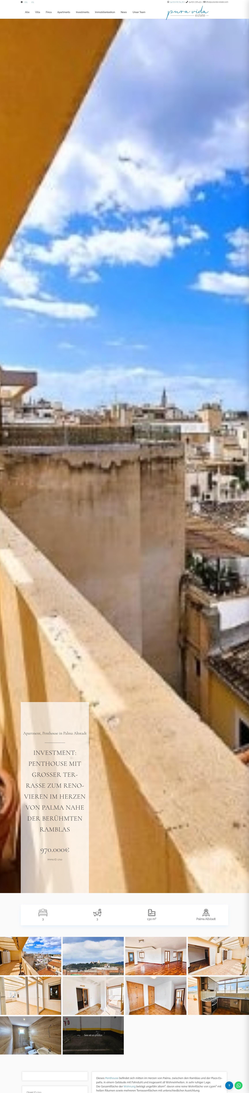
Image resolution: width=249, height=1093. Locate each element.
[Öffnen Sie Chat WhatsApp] (239, 1085)
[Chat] (229, 1085)
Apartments (63, 12)
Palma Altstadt (75, 733)
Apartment (31, 733)
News (124, 12)
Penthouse (50, 733)
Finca (49, 12)
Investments (82, 12)
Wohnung (129, 1086)
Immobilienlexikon (105, 12)
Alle (27, 12)
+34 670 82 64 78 (176, 2)
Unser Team (139, 12)
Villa (37, 12)
